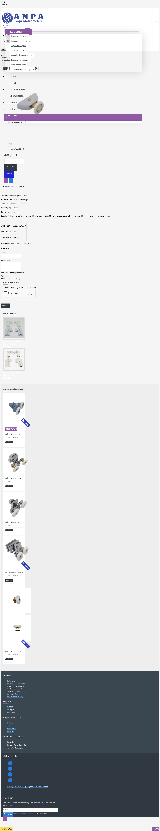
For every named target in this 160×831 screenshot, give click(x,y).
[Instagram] (10, 768)
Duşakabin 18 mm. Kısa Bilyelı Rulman (14, 651)
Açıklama (9, 186)
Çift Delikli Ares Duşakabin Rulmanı (14, 573)
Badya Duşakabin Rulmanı (14, 434)
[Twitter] (10, 774)
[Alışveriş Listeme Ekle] (6, 180)
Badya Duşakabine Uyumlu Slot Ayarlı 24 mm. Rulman (14, 522)
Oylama (4, 276)
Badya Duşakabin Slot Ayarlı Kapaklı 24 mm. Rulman (14, 478)
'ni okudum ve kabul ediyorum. (28, 813)
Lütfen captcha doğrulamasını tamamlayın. (20, 287)
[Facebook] (10, 763)
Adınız (3, 252)
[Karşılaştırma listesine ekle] (11, 180)
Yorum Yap (20, 186)
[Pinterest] (10, 780)
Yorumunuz (5, 260)
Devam (4, 305)
